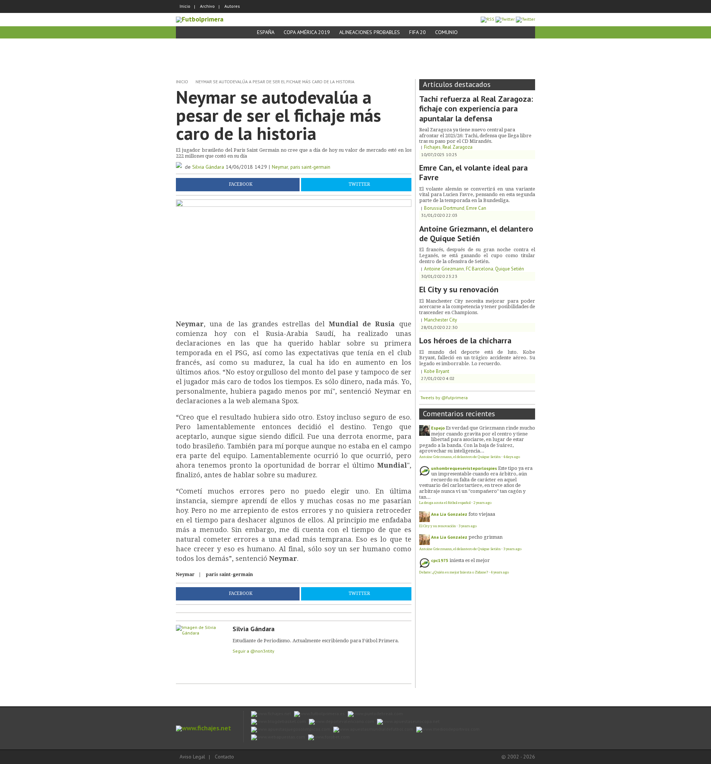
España (265, 32)
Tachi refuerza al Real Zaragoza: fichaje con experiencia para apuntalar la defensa (476, 109)
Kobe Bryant (436, 371)
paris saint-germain (310, 167)
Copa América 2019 (307, 32)
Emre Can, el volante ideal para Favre (473, 172)
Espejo (438, 428)
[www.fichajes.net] (203, 728)
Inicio (185, 6)
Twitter (359, 184)
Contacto (224, 756)
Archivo (207, 6)
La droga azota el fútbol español (445, 503)
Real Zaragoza (458, 147)
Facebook (241, 184)
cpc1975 (439, 560)
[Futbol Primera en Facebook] (505, 19)
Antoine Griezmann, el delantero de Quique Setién (476, 233)
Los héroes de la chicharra (465, 340)
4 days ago (511, 457)
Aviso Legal (192, 756)
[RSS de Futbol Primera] (487, 19)
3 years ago (467, 526)
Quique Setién (509, 269)
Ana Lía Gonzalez (449, 514)
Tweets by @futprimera (444, 397)
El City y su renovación (458, 289)
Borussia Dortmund (444, 208)
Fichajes (432, 147)
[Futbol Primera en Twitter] (525, 19)
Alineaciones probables (369, 32)
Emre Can (476, 208)
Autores (232, 6)
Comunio (446, 32)
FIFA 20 (417, 32)
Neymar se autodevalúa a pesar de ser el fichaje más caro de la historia (275, 81)
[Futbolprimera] (199, 19)
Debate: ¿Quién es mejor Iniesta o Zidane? (453, 572)
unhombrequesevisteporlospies (464, 468)
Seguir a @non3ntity (253, 651)
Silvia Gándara (208, 167)
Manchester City (440, 320)
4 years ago (500, 572)
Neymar (280, 167)
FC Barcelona (479, 269)
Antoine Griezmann (444, 269)
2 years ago (482, 503)
